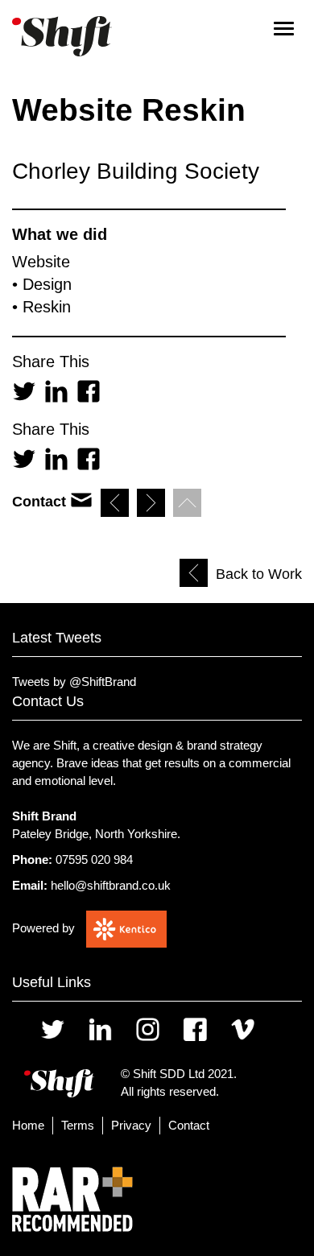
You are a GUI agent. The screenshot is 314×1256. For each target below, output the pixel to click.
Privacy (131, 1125)
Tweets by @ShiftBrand (74, 681)
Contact (188, 1125)
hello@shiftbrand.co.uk (111, 885)
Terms (77, 1125)
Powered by (43, 928)
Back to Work (259, 574)
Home (28, 1125)
